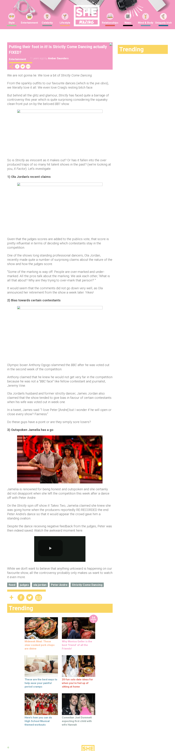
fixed (12, 585)
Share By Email (28, 66)
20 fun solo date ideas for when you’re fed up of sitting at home (77, 683)
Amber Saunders (58, 58)
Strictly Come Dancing (87, 585)
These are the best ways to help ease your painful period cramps (41, 683)
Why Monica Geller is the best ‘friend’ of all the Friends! (77, 645)
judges (24, 585)
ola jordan (39, 585)
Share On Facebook (17, 66)
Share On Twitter (22, 66)
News (128, 22)
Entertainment (29, 22)
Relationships (110, 22)
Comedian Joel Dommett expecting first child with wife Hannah (77, 721)
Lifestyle (65, 22)
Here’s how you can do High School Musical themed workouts (38, 721)
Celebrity (47, 22)
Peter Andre (59, 585)
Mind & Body (145, 22)
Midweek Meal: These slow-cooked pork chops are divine (40, 645)
